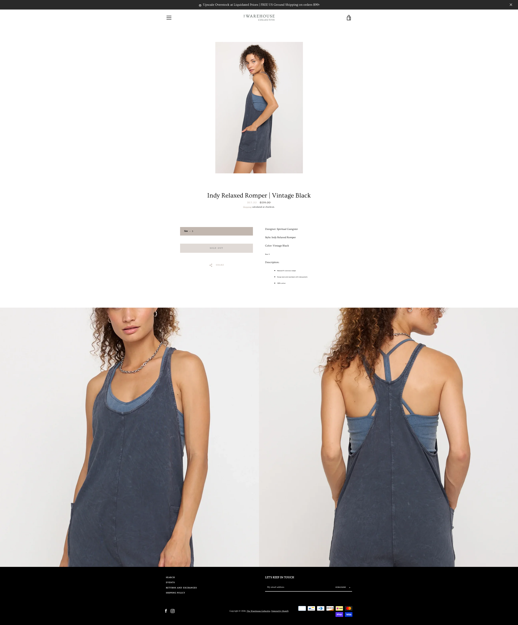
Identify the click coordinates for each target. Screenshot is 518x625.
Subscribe (341, 587)
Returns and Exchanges (181, 588)
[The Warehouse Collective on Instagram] (173, 610)
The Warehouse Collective (258, 611)
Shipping (247, 207)
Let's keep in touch (279, 577)
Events (170, 582)
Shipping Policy (175, 593)
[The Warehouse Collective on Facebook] (166, 610)
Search (170, 577)
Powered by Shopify (280, 611)
